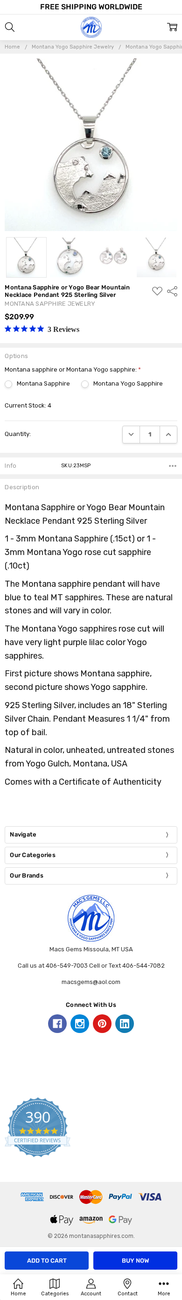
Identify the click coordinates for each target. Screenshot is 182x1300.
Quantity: (18, 433)
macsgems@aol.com (91, 981)
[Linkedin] (124, 1023)
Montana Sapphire (43, 383)
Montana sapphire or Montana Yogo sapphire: (73, 369)
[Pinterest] (102, 1023)
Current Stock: (28, 405)
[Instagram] (79, 1023)
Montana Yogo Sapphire (128, 383)
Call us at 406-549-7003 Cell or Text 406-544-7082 (91, 965)
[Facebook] (57, 1023)
